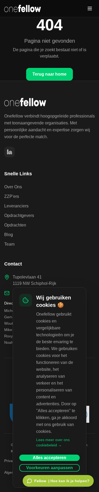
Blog (8, 234)
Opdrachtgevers (19, 215)
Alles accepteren (49, 457)
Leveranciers (16, 206)
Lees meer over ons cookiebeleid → (53, 442)
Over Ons (13, 187)
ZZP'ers (11, 196)
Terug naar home (49, 74)
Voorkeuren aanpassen (49, 467)
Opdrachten (15, 225)
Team (9, 244)
